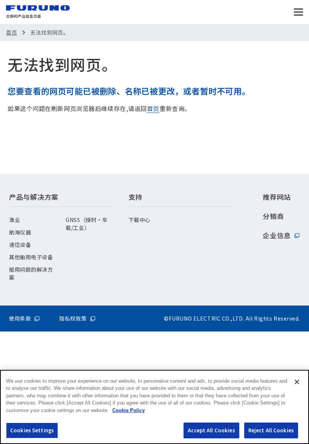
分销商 (273, 216)
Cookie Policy (128, 410)
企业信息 (277, 235)
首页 (11, 32)
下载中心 (139, 220)
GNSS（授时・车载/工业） (86, 223)
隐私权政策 (73, 318)
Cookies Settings (32, 430)
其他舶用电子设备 (31, 257)
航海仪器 (20, 232)
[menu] (298, 12)
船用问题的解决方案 (31, 273)
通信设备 (20, 244)
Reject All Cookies (271, 430)
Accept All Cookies (211, 430)
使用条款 (20, 318)
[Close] (297, 382)
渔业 (14, 220)
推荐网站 (277, 197)
